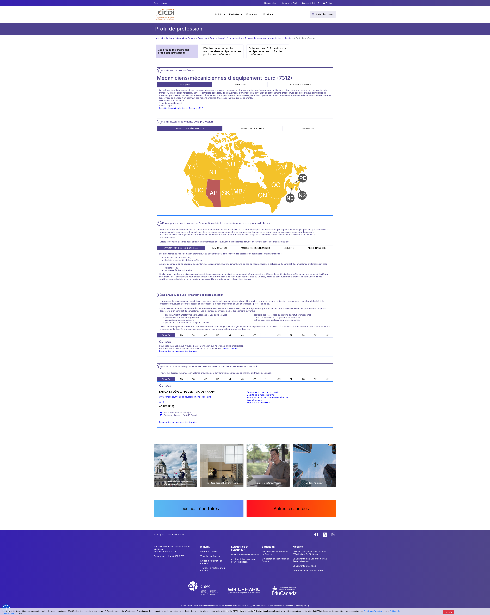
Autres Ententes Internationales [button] (308, 570)
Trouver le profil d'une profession (226, 38)
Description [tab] (184, 84)
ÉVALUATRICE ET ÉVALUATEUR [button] (239, 548)
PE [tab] (291, 335)
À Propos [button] (159, 534)
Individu (170, 38)
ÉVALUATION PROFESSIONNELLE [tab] (181, 248)
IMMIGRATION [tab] (219, 248)
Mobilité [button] (267, 14)
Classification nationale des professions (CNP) (181, 108)
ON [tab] (279, 335)
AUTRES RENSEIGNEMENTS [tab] (255, 248)
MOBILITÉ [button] (298, 546)
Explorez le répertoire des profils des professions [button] (173, 51)
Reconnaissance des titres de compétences (267, 397)
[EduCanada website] (285, 590)
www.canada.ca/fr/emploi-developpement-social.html (185, 396)
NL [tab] (230, 335)
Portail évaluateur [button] (324, 14)
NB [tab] (217, 335)
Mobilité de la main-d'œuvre (260, 395)
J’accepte (448, 612)
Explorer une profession (258, 402)
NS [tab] (242, 335)
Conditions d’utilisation (373, 611)
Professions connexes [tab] (300, 84)
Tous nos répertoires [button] (199, 508)
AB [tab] (181, 335)
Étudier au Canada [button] (209, 551)
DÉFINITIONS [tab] (308, 128)
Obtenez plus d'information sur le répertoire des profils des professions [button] (267, 51)
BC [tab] (193, 335)
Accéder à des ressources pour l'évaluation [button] (243, 560)
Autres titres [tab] (240, 84)
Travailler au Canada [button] (210, 556)
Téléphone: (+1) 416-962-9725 (169, 556)
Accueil (159, 38)
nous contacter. (230, 348)
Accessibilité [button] (309, 3)
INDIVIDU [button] (205, 546)
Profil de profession (305, 38)
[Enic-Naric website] (244, 590)
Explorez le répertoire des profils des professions (269, 38)
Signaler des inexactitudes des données (178, 351)
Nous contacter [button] (160, 3)
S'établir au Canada (185, 38)
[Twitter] (325, 534)
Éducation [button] (251, 14)
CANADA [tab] (166, 335)
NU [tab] (266, 335)
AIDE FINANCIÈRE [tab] (317, 248)
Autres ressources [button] (291, 508)
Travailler (202, 38)
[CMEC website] (206, 590)
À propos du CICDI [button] (289, 3)
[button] (165, 14)
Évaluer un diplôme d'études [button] (245, 554)
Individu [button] (219, 14)
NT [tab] (254, 335)
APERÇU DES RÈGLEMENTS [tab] (189, 128)
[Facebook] (316, 534)
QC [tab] (303, 335)
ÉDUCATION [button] (268, 546)
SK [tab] (315, 335)
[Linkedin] (333, 534)
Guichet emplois (254, 400)
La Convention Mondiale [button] (304, 566)
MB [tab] (205, 335)
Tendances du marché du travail (262, 392)
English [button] (329, 3)
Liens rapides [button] (270, 3)
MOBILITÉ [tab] (289, 248)
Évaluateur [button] (234, 14)
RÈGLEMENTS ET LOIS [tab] (252, 128)
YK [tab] (327, 335)
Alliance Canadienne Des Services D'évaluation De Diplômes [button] (309, 552)
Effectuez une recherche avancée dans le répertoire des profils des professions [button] (222, 51)
